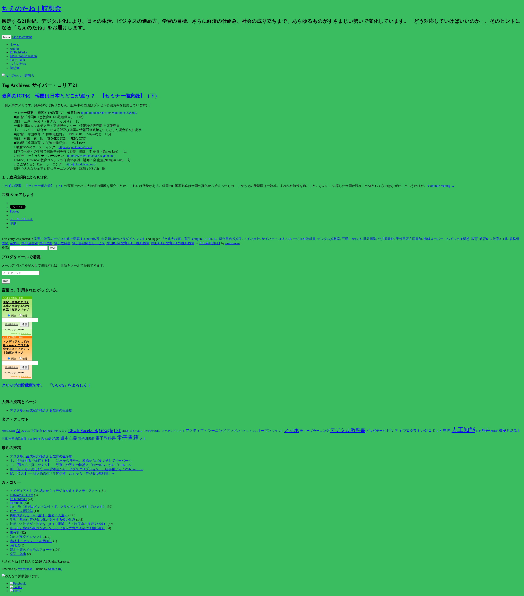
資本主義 (68, 438)
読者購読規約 (11, 324)
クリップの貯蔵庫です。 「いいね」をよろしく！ (48, 385)
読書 (55, 438)
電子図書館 (29, 243)
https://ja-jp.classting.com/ (75, 147)
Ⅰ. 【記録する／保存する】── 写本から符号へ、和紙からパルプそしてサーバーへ (70, 460)
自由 (29, 439)
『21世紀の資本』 (152, 431)
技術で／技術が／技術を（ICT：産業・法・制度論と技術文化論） (58, 524)
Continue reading (441, 186)
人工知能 (463, 429)
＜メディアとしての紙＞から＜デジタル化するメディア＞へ (54, 490)
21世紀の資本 (8, 431)
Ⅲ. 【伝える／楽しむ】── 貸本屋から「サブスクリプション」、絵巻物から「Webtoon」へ (76, 469)
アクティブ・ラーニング (205, 431)
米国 (11, 438)
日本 (478, 431)
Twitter (138, 431)
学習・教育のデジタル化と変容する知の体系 (66, 239)
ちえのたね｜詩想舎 (31, 8)
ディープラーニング (314, 430)
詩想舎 (15, 68)
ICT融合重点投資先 (228, 239)
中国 (447, 430)
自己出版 (21, 438)
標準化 (494, 431)
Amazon (25, 431)
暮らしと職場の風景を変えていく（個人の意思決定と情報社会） (57, 528)
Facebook (89, 430)
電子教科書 (62, 243)
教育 (474, 239)
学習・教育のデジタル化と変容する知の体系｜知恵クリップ (16, 306)
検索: (5, 247)
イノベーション (248, 431)
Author (14, 48)
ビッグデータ (376, 430)
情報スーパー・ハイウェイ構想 (447, 239)
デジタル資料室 (328, 239)
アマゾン (233, 430)
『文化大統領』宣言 (176, 239)
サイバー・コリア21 (276, 239)
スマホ (291, 430)
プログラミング (415, 431)
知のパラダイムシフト (129, 239)
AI (18, 430)
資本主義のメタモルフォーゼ (31, 549)
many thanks (18, 59)
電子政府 (45, 243)
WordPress (25, 569)
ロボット (435, 431)
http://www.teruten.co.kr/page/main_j (91, 155)
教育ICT (485, 239)
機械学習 (506, 431)
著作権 (36, 438)
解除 (25, 315)
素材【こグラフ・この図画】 (31, 541)
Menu (6, 37)
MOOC (126, 431)
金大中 (15, 243)
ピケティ (394, 430)
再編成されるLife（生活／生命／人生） (39, 515)
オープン (264, 431)
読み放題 (46, 438)
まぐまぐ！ (26, 333)
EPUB (207, 239)
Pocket (14, 211)
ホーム (15, 44)
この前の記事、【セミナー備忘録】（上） (33, 186)
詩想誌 (15, 545)
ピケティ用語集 (21, 511)
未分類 (106, 239)
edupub (197, 239)
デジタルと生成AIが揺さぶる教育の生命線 (41, 410)
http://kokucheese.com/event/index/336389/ (109, 112)
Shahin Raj (55, 569)
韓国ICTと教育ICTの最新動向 (172, 243)
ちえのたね (18, 63)
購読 (13, 315)
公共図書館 (386, 239)
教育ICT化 (500, 239)
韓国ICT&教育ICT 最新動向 (127, 243)
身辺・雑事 (18, 554)
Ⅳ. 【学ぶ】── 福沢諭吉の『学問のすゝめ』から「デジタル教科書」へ (62, 473)
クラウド (277, 430)
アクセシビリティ (173, 430)
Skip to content (22, 37)
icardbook (16, 502)
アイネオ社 (252, 239)
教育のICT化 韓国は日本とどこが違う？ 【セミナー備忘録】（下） (81, 95)
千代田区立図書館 (409, 239)
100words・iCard (21, 495)
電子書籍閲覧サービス (88, 243)
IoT (117, 430)
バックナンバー (15, 329)
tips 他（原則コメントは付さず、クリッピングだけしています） (58, 506)
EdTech (36, 431)
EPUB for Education (23, 56)
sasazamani (232, 243)
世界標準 (369, 239)
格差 (486, 430)
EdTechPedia (18, 52)
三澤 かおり (351, 239)
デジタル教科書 (304, 239)
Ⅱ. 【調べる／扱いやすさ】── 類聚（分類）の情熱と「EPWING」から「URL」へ (70, 465)
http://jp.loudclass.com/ (80, 164)
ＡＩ (143, 438)
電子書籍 (128, 438)
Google (106, 430)
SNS (132, 431)
